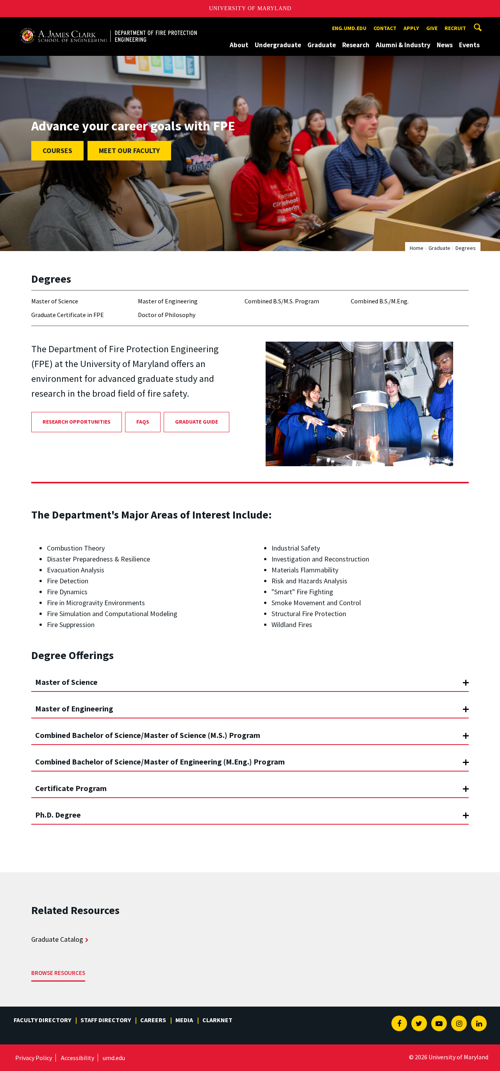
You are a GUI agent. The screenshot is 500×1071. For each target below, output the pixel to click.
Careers (153, 1020)
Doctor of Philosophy (166, 315)
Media (184, 1020)
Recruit (455, 28)
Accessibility (77, 1058)
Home (416, 247)
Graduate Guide (196, 421)
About (239, 45)
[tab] (250, 678)
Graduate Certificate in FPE (67, 315)
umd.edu (114, 1058)
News (445, 45)
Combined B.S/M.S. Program (282, 301)
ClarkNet (217, 1020)
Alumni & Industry (403, 45)
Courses (57, 150)
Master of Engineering (168, 301)
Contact (384, 28)
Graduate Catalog (57, 939)
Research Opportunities (77, 421)
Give (432, 28)
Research (356, 45)
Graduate (321, 45)
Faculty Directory (42, 1020)
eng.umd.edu (349, 28)
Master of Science (54, 301)
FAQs (142, 421)
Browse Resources (58, 973)
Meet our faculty (129, 150)
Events (469, 45)
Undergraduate (278, 45)
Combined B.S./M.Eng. (380, 301)
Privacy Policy (33, 1058)
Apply (411, 28)
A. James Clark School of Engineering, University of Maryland (108, 24)
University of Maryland (250, 8)
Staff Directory (105, 1020)
